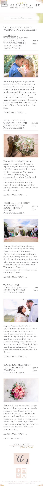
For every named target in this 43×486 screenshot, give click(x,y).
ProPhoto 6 (30, 483)
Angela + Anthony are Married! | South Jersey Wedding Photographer (16, 208)
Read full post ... (15, 112)
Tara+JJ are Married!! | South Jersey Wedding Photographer (15, 289)
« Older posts (13, 438)
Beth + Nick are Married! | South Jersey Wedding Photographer (15, 124)
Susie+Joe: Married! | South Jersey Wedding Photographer (16, 369)
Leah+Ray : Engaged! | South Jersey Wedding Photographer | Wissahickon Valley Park (15, 42)
